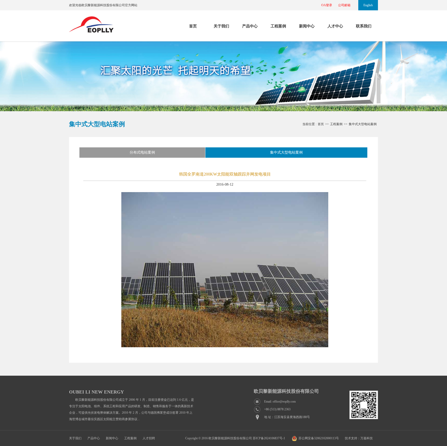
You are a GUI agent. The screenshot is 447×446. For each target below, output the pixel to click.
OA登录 (326, 5)
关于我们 (221, 26)
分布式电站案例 (142, 152)
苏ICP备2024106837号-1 (269, 438)
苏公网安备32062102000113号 (319, 438)
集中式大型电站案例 (286, 152)
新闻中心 (307, 26)
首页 (193, 26)
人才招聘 (149, 438)
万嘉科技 (366, 438)
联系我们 (363, 26)
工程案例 (278, 26)
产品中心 (250, 26)
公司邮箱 (344, 5)
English (368, 5)
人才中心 (335, 26)
